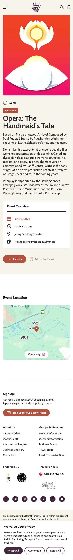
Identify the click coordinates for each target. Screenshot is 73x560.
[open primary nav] (5, 7)
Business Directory (13, 449)
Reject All (55, 550)
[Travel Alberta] (54, 486)
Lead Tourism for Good (52, 455)
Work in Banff (10, 439)
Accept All (13, 550)
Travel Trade (46, 449)
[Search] (62, 7)
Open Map (34, 354)
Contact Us (9, 455)
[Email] (62, 499)
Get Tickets (14, 259)
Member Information (51, 439)
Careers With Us (12, 433)
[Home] (36, 7)
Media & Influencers (50, 433)
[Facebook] (6, 499)
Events (12, 102)
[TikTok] (53, 499)
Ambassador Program (15, 444)
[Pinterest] (43, 499)
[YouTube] (34, 499)
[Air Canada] (54, 475)
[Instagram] (15, 499)
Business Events (48, 444)
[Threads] (25, 499)
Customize (34, 550)
